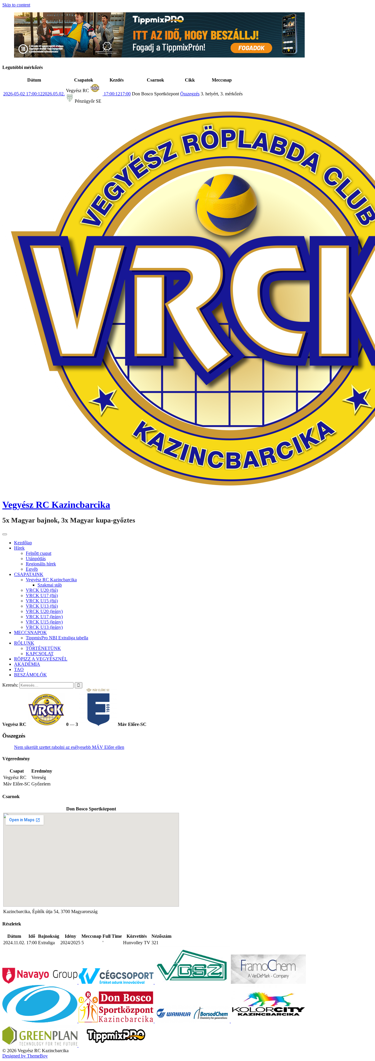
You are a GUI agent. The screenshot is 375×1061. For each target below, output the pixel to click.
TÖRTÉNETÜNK (43, 648)
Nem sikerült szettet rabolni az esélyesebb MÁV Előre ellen (69, 747)
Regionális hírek (41, 563)
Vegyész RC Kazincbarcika (56, 504)
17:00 (117, 93)
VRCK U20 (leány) (44, 611)
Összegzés (190, 93)
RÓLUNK (24, 643)
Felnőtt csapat (38, 553)
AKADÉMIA (27, 664)
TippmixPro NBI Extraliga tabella (57, 637)
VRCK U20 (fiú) (42, 590)
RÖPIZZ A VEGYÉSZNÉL (40, 658)
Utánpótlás (36, 558)
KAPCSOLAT (40, 653)
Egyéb (32, 569)
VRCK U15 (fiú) (42, 600)
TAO (19, 669)
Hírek (19, 547)
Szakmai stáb (50, 584)
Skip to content (16, 4)
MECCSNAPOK (30, 632)
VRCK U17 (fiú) (42, 595)
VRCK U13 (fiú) (42, 606)
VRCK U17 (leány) (44, 616)
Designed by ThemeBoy (25, 1055)
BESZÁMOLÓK (30, 674)
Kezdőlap (23, 542)
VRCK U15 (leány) (44, 621)
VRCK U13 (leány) (44, 627)
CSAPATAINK (28, 574)
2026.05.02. (34, 93)
